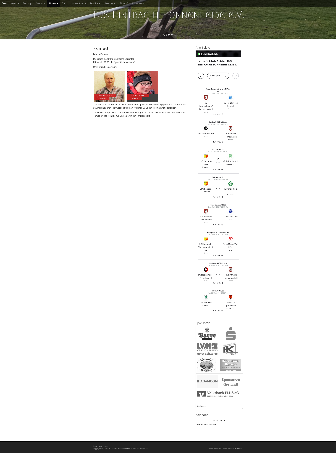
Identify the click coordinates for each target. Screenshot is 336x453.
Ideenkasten (110, 3)
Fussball (39, 3)
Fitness (53, 3)
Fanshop (27, 3)
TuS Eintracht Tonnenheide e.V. (168, 14)
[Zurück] (200, 420)
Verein (14, 3)
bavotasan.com (236, 448)
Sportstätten (78, 3)
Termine (94, 3)
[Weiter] (238, 420)
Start (4, 3)
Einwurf (124, 3)
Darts (64, 3)
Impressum (103, 446)
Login (96, 446)
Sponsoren (137, 3)
